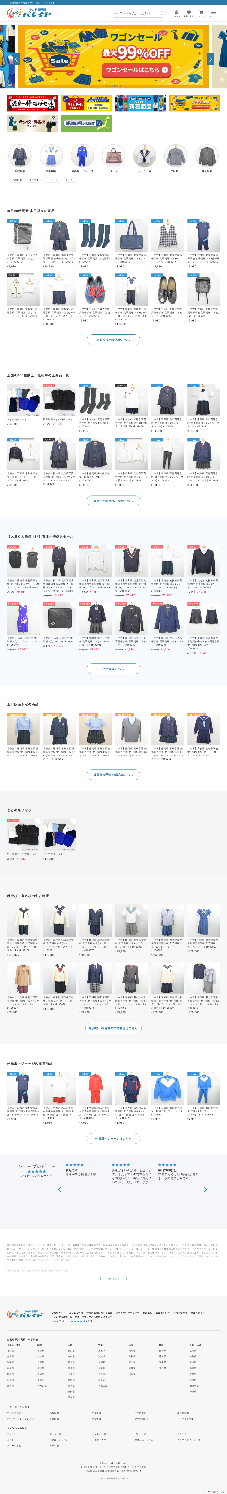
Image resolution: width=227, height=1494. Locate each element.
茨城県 (41, 1350)
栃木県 (41, 1356)
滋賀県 (101, 1356)
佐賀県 (193, 1356)
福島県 (10, 1385)
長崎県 (193, 1362)
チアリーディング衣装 (189, 1439)
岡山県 (132, 1362)
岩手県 (10, 1362)
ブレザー (11, 1433)
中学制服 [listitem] (34, 179)
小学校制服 (140, 1412)
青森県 (10, 1356)
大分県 (193, 1373)
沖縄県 (193, 1391)
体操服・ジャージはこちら (113, 1138)
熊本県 (193, 1367)
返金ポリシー (163, 1312)
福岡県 (193, 1350)
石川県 (71, 1362)
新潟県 (71, 1350)
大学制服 (97, 1418)
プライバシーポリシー (127, 1312)
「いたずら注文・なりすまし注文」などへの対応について (81, 1316)
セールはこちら (113, 669)
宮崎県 (193, 1379)
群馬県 (41, 1362)
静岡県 (71, 1391)
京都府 (101, 1362)
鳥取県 (132, 1350)
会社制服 (54, 1418)
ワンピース (140, 1433)
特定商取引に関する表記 (99, 1312)
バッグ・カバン (100, 1439)
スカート (182, 1433)
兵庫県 (101, 1373)
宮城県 (10, 1367)
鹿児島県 (194, 1385)
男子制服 (54, 1445)
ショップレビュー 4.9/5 (71, 1321)
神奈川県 (42, 1385)
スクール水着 (14, 1445)
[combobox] (138, 13)
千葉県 (41, 1373)
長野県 (71, 1379)
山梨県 (71, 1373)
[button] (16, 59)
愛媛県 (162, 1362)
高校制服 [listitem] (17, 179)
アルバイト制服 (185, 1418)
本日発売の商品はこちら (113, 340)
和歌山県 (103, 1385)
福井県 (71, 1367)
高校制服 (54, 1412)
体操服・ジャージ (59, 1439)
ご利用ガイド (58, 1312)
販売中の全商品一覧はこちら (113, 501)
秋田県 (10, 1373)
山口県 (132, 1373)
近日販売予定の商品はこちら (113, 775)
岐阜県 (71, 1385)
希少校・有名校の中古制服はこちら (113, 1028)
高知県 (162, 1367)
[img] (37, 1171)
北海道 (10, 1350)
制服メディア (198, 1312)
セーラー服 (55, 1433)
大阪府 (101, 1367)
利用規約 (147, 1312)
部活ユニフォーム (144, 1439)
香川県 (162, 1356)
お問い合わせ (180, 1312)
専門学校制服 (142, 1418)
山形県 (10, 1379)
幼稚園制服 (183, 1412)
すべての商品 (14, 1412)
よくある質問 (76, 1312)
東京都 (41, 1379)
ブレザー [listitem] (70, 179)
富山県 (71, 1356)
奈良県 (101, 1379)
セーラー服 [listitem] (52, 179)
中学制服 (97, 1412)
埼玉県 (41, 1367)
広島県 (132, 1367)
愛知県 (71, 1397)
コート (10, 1439)
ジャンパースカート (102, 1433)
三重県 (101, 1350)
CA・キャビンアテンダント (21, 1418)
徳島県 (162, 1350)
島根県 (132, 1356)
